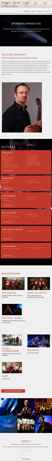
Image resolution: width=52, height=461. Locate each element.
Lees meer (6, 78)
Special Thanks (26, 459)
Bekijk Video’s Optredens (13, 391)
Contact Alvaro (26, 36)
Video (33, 11)
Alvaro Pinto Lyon (15, 2)
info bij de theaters (9, 170)
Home (20, 11)
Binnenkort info (8, 205)
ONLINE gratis (7, 188)
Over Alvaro (27, 11)
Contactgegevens (26, 450)
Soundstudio (40, 11)
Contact (47, 11)
